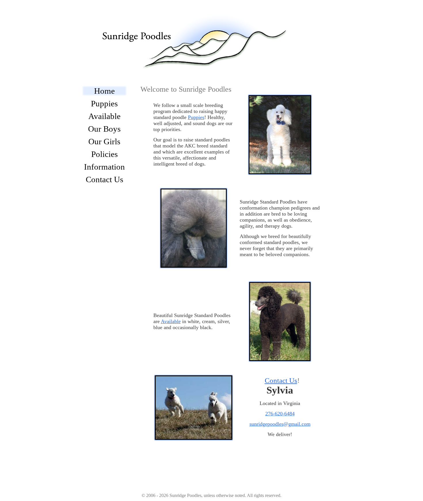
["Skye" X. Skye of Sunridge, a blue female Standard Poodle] (279, 322)
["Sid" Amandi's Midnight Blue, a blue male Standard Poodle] (194, 229)
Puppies (104, 103)
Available (104, 116)
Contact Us (104, 179)
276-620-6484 (280, 413)
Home (104, 90)
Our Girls (104, 141)
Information (104, 166)
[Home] (199, 35)
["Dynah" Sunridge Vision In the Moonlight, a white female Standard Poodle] (280, 135)
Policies (104, 154)
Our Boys (104, 128)
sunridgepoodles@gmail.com (279, 424)
